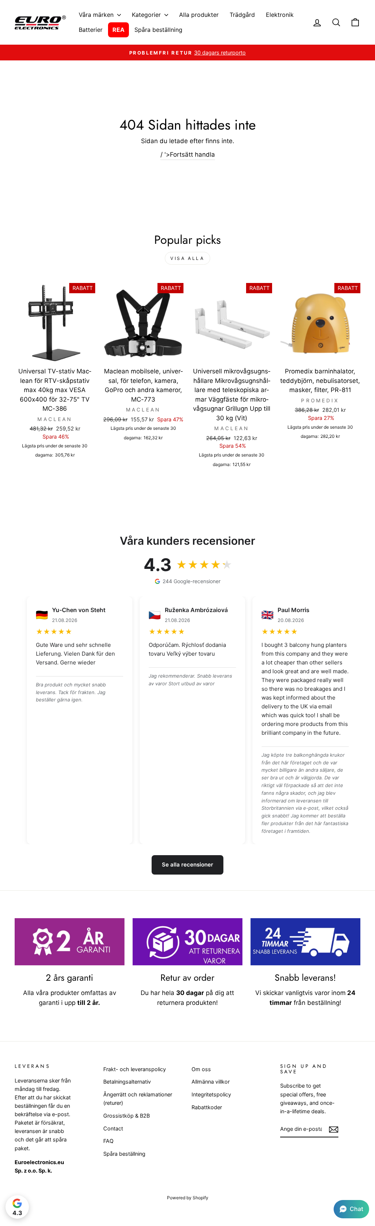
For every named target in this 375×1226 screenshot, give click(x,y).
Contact (113, 1128)
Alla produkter (199, 14)
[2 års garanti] (70, 941)
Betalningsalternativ (127, 1081)
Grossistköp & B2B (126, 1116)
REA (118, 29)
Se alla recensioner (187, 864)
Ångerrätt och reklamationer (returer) (137, 1098)
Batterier (91, 29)
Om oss (201, 1069)
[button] (351, 1209)
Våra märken (97, 14)
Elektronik (280, 14)
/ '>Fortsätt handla (187, 154)
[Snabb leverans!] (305, 941)
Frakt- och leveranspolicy (134, 1069)
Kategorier (147, 14)
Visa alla (187, 258)
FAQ (108, 1141)
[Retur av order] (187, 941)
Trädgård (242, 14)
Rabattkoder (207, 1107)
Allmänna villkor (211, 1081)
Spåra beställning (158, 29)
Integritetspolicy (211, 1094)
